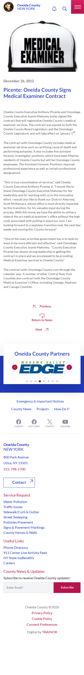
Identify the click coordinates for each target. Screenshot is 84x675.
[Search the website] (64, 8)
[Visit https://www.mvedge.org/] (42, 367)
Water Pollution (15, 502)
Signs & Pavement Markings (24, 527)
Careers (9, 563)
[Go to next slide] (69, 367)
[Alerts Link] (54, 8)
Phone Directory (15, 547)
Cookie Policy (42, 619)
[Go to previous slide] (14, 367)
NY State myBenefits (18, 558)
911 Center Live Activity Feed (25, 553)
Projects (43, 409)
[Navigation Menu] (77, 7)
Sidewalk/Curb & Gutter (21, 512)
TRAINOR (49, 632)
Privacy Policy (42, 613)
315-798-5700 (14, 469)
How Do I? (61, 409)
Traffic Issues (13, 507)
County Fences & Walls (20, 532)
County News (21, 409)
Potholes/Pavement (18, 522)
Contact (19, 483)
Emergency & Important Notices (40, 401)
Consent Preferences (42, 624)
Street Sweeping (15, 517)
